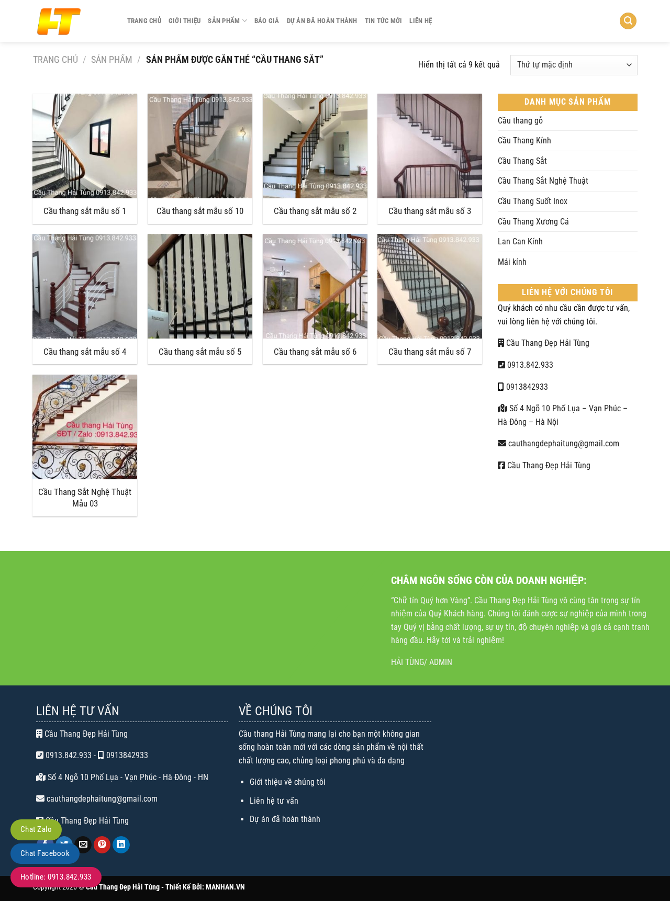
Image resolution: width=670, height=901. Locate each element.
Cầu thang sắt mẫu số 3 (429, 211)
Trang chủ (55, 59)
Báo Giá (267, 21)
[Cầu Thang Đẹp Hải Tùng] (72, 21)
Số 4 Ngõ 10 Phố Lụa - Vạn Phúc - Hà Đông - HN (127, 777)
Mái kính (512, 262)
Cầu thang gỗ (520, 121)
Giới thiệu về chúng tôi (288, 782)
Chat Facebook (45, 853)
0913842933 (527, 387)
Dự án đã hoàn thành (285, 819)
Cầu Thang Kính (524, 140)
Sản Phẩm (224, 21)
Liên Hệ (420, 21)
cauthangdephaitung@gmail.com (562, 443)
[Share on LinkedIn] (121, 845)
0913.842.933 (529, 365)
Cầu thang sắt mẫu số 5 (200, 351)
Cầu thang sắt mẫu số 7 (429, 351)
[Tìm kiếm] (628, 21)
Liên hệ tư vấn (274, 801)
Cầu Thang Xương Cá (533, 222)
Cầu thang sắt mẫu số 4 (84, 351)
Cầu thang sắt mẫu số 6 (315, 351)
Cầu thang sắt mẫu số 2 (315, 211)
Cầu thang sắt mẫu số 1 (84, 211)
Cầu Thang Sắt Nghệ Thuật (543, 181)
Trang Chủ (144, 21)
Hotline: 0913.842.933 (56, 877)
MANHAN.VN (225, 887)
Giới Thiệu (185, 21)
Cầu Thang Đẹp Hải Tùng (546, 343)
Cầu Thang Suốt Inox (532, 201)
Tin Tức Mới (384, 21)
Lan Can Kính (520, 241)
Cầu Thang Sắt (522, 161)
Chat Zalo (36, 829)
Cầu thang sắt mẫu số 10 (200, 211)
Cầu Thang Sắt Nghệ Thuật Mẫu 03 (84, 498)
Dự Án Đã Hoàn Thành (322, 21)
